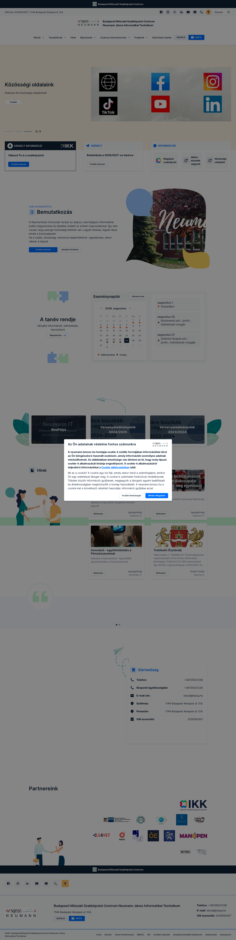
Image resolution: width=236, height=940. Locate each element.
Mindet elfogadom (156, 495)
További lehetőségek (131, 495)
